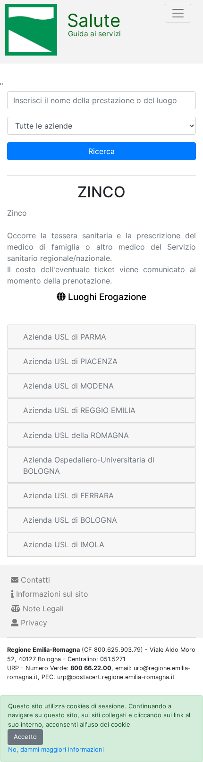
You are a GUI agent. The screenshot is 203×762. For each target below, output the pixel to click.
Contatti (34, 579)
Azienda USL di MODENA (68, 385)
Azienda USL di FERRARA (68, 495)
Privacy (32, 622)
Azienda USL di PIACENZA (70, 361)
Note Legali (42, 608)
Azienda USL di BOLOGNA (70, 520)
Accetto (25, 736)
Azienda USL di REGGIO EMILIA (79, 410)
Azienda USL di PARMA (64, 336)
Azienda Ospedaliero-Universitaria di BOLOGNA (88, 465)
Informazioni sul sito (51, 594)
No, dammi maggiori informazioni (56, 749)
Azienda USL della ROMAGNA (76, 435)
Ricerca (101, 151)
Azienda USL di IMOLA (63, 544)
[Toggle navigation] (178, 13)
